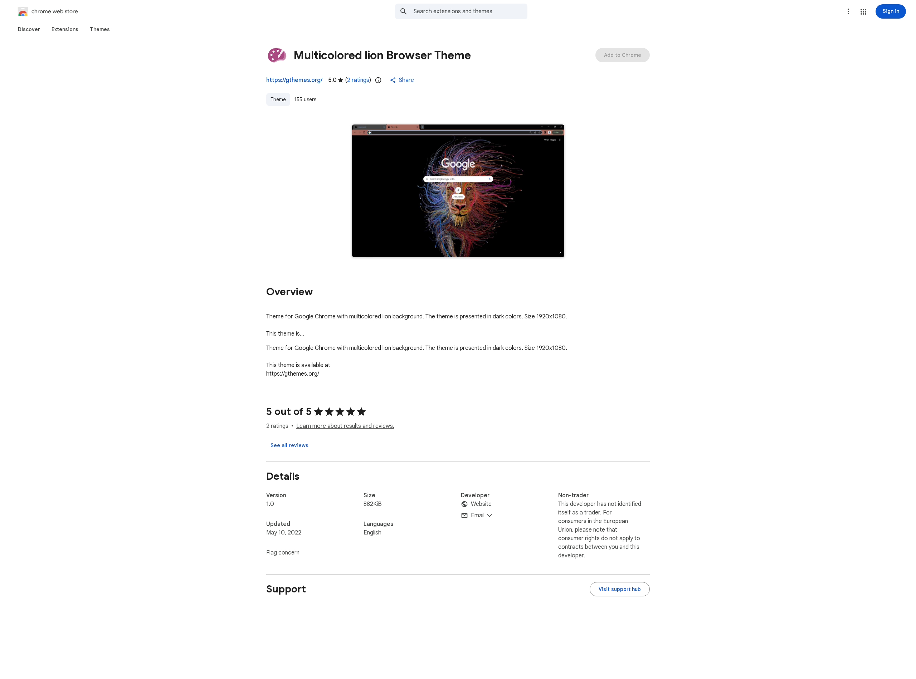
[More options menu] (848, 11)
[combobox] (470, 11)
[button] (863, 12)
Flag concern (282, 552)
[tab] (29, 29)
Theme (278, 99)
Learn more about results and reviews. (345, 426)
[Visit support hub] (620, 589)
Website (481, 504)
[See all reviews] (289, 445)
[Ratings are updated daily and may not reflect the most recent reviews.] (378, 80)
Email (477, 515)
